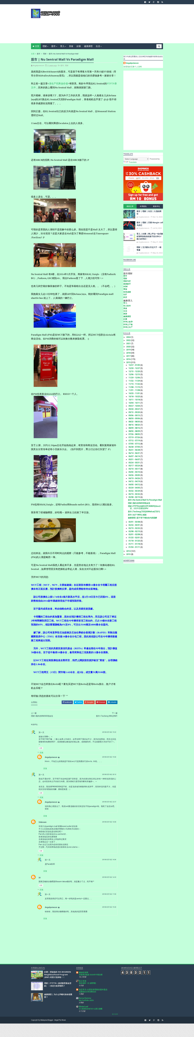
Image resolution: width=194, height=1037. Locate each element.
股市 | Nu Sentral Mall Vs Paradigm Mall (145, 500)
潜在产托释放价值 (58, 83)
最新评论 (156, 206)
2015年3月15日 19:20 (109, 907)
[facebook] (145, 2)
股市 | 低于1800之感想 (137, 515)
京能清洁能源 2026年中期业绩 (90, 975)
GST (125, 295)
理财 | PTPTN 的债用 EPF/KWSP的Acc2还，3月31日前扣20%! (144, 507)
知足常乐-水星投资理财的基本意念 (93, 989)
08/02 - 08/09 (134, 431)
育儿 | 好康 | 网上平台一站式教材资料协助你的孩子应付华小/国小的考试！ (150, 236)
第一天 (41, 732)
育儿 (62, 46)
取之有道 (82, 981)
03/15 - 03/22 (134, 494)
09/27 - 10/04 (134, 406)
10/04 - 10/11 (134, 403)
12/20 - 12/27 (134, 368)
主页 (37, 46)
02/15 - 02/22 (134, 528)
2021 (128, 343)
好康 (79, 46)
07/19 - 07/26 (134, 437)
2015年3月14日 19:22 (109, 732)
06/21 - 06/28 (134, 450)
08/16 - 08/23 (134, 425)
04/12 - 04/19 (134, 481)
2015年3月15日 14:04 (109, 859)
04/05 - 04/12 (134, 485)
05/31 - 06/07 (134, 459)
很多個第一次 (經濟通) (87, 983)
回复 (40, 748)
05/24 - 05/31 (134, 463)
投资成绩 (127, 292)
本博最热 (143, 206)
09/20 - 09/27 (134, 409)
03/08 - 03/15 (134, 497)
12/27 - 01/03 (134, 365)
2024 (128, 337)
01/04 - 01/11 (134, 547)
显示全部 (115, 1014)
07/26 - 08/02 (134, 434)
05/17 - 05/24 (134, 466)
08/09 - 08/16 (134, 428)
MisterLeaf (83, 1007)
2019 (128, 350)
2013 (128, 554)
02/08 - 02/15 (134, 531)
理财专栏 (127, 281)
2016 (128, 359)
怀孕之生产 (128, 327)
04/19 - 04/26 (134, 478)
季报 (125, 289)
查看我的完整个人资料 (132, 67)
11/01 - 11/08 (134, 390)
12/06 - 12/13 (134, 374)
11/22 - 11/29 (134, 381)
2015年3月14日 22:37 (109, 802)
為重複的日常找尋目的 (87, 992)
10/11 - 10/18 (134, 400)
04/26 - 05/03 (134, 475)
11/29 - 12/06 (134, 378)
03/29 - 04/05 (134, 488)
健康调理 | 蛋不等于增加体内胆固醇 (142, 518)
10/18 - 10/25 (134, 396)
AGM (125, 286)
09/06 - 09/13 (134, 415)
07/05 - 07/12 (134, 444)
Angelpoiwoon (51, 757)
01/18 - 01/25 (134, 541)
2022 (128, 340)
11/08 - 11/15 (134, 387)
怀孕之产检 (128, 324)
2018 (128, 353)
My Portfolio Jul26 (86, 1000)
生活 (98, 46)
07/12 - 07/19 (134, 440)
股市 (53, 46)
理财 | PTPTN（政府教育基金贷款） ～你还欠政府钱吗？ (57, 984)
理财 (44, 46)
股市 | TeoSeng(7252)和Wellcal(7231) (144, 512)
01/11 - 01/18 (134, 544)
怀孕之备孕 (128, 322)
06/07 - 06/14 (134, 456)
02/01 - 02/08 (134, 534)
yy (40, 877)
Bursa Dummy (85, 998)
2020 (128, 347)
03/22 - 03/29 (134, 491)
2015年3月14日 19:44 (109, 757)
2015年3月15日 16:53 (109, 877)
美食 (71, 46)
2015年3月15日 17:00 (109, 894)
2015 (128, 362)
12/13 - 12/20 (134, 371)
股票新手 (127, 284)
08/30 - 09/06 (134, 418)
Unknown (42, 822)
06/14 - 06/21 (134, 453)
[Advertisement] (115, 24)
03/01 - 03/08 (134, 522)
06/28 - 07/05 (134, 447)
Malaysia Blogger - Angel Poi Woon (53, 1020)
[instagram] (158, 2)
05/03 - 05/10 (134, 472)
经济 (125, 297)
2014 (128, 551)
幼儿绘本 (127, 306)
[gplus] (154, 2)
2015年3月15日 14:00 (109, 822)
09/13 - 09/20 (134, 412)
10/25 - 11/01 (134, 393)
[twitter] (149, 2)
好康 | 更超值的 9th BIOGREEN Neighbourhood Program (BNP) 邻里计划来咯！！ (57, 974)
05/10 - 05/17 (134, 469)
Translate (133, 162)
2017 (128, 356)
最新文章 (130, 206)
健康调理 (88, 46)
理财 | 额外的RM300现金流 (139, 503)
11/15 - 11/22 (134, 384)
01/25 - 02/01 (134, 538)
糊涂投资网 (83, 972)
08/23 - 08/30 (134, 422)
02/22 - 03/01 (134, 525)
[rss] (162, 2)
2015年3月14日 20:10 (109, 774)
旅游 (125, 314)
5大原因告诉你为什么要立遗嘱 (90, 1009)
